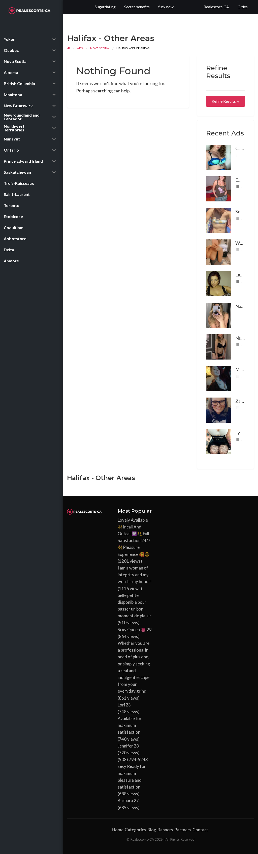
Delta (245, 218)
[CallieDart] (218, 156)
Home (117, 829)
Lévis (244, 187)
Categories (135, 829)
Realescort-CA (216, 7)
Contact (200, 829)
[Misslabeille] (218, 378)
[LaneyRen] (218, 283)
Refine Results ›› (225, 101)
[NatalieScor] (218, 314)
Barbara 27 (128, 800)
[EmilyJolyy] (218, 188)
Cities (243, 7)
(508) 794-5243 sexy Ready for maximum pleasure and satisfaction (133, 773)
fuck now (166, 7)
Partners (182, 829)
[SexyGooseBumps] (218, 220)
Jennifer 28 (128, 746)
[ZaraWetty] (218, 409)
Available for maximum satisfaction (130, 725)
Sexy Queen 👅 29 (135, 629)
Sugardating (105, 7)
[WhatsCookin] (218, 251)
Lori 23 (124, 704)
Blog (151, 829)
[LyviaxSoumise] (218, 441)
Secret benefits (137, 7)
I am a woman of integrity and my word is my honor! (135, 574)
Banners (165, 829)
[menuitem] (216, 7)
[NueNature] (218, 346)
